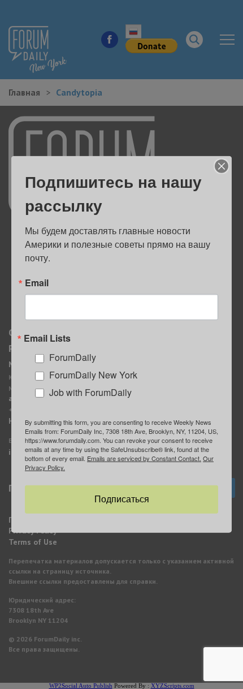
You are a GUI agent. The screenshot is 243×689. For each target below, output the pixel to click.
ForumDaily (72, 357)
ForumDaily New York (93, 374)
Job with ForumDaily (90, 392)
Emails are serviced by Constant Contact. (144, 458)
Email (37, 282)
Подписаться (121, 499)
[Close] (221, 166)
